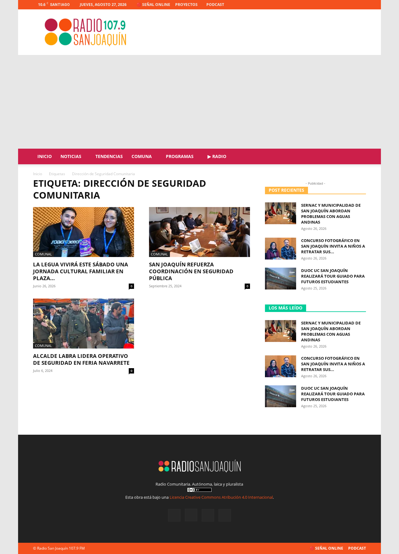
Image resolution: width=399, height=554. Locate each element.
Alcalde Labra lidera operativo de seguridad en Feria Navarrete (81, 359)
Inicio (44, 156)
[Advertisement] (199, 102)
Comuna (142, 156)
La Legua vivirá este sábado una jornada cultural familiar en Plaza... (80, 271)
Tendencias (109, 156)
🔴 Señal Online (153, 4)
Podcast (215, 4)
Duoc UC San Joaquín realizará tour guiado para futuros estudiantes (333, 276)
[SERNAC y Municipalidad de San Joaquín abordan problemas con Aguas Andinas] (280, 213)
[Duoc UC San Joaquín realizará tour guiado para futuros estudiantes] (280, 278)
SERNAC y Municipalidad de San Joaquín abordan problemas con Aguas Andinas (331, 213)
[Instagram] (340, 4)
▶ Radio (217, 156)
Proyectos (186, 4)
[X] (351, 4)
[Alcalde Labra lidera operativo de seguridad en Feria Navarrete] (83, 324)
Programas (180, 156)
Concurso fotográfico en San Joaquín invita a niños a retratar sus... (333, 246)
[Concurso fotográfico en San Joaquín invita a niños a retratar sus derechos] (280, 249)
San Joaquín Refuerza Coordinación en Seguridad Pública (191, 271)
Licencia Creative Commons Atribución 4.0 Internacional (221, 497)
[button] (358, 157)
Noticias (70, 156)
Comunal (43, 254)
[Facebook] (330, 4)
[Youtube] (361, 4)
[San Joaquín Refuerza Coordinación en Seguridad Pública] (199, 232)
